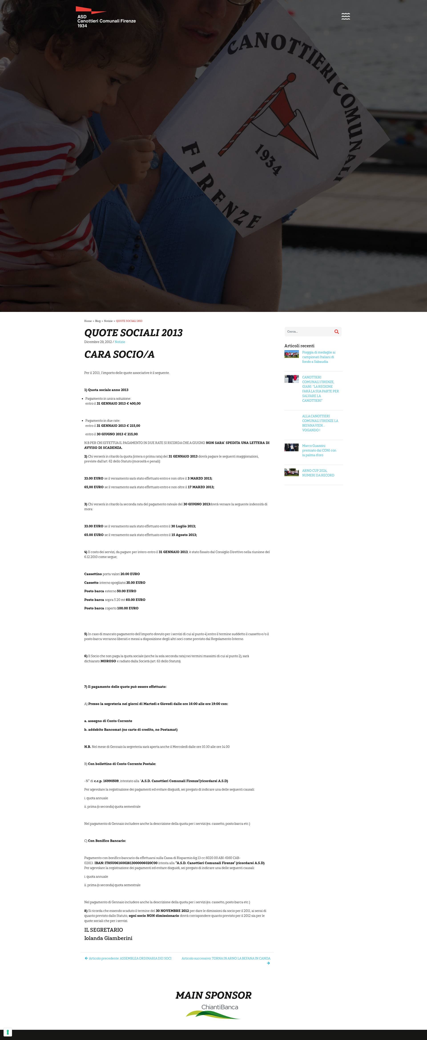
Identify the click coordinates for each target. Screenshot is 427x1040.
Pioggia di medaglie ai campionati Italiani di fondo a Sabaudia (318, 357)
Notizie (108, 321)
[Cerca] (337, 331)
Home (88, 321)
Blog (98, 321)
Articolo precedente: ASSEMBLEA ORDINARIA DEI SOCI (130, 958)
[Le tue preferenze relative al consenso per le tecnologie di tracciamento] (8, 1032)
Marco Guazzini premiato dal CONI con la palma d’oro (319, 450)
